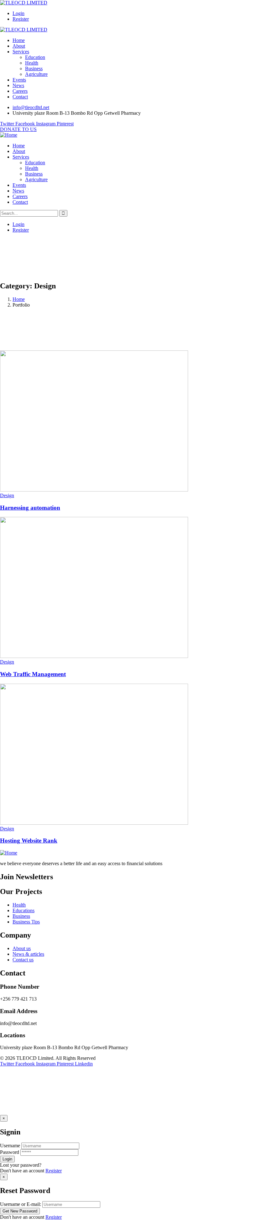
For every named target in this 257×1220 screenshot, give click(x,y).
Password (9, 1152)
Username (10, 1145)
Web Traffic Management (33, 674)
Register (21, 19)
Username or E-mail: (20, 1204)
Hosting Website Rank (28, 840)
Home (19, 299)
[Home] (8, 135)
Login (18, 13)
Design (7, 495)
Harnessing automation (30, 507)
